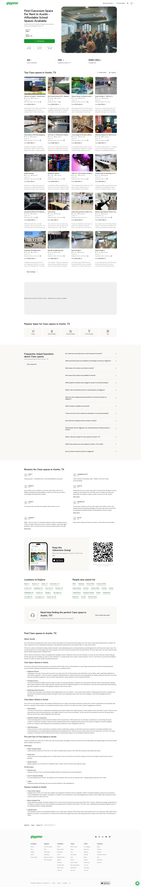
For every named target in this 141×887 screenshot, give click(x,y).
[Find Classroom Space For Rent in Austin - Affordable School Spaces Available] (70, 298)
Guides (32, 852)
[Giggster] (12, 3)
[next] (43, 85)
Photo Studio (73, 847)
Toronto (86, 865)
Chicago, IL (48, 592)
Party (58, 847)
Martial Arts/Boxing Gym (55, 250)
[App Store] (58, 560)
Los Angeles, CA (40, 597)
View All (59, 870)
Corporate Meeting (88, 592)
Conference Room (101, 854)
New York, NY (49, 588)
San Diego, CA (57, 592)
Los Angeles (87, 847)
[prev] (26, 85)
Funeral (98, 592)
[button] (137, 883)
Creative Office (95, 588)
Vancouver (86, 862)
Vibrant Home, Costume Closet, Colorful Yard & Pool (82, 96)
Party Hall (99, 860)
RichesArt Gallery (53, 173)
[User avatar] (131, 3)
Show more (76, 497)
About (32, 847)
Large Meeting (76, 588)
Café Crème (51, 212)
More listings (31, 272)
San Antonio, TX (54, 584)
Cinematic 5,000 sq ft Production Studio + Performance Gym (35, 212)
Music (98, 847)
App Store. (106, 565)
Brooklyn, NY (59, 588)
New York (86, 849)
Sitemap (65, 883)
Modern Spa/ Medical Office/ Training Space (106, 212)
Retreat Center (92, 597)
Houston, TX (35, 584)
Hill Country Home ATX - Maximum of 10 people (59, 96)
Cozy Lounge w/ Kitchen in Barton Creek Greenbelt (82, 135)
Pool (71, 852)
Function (83, 597)
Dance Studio (74, 862)
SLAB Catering (28, 173)
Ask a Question (32, 364)
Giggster (26, 825)
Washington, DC (38, 588)
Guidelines (46, 854)
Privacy (59, 883)
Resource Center (48, 857)
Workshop (81, 584)
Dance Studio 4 (100, 250)
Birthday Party (61, 857)
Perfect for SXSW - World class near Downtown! (35, 96)
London (86, 860)
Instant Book (102, 72)
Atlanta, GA (39, 592)
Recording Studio (74, 865)
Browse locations (108, 3)
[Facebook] (96, 837)
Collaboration (106, 592)
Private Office (90, 584)
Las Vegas (86, 868)
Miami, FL (27, 584)
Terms (53, 883)
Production (60, 852)
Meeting (104, 588)
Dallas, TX (44, 584)
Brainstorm (75, 597)
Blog (32, 849)
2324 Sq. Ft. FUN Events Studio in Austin (59, 135)
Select (32, 854)
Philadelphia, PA (29, 592)
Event (58, 854)
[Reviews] (109, 837)
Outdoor (99, 849)
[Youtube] (106, 837)
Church (72, 860)
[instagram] (99, 837)
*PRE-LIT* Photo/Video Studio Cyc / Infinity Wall (82, 173)
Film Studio (73, 854)
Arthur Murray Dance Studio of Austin (82, 212)
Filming (59, 860)
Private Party (60, 865)
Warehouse (73, 868)
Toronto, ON (27, 588)
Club (71, 857)
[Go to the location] (35, 85)
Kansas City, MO (51, 597)
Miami (85, 857)
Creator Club (34, 857)
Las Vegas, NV (28, 597)
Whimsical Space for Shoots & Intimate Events (106, 135)
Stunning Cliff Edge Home (32, 250)
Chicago (86, 854)
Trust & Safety (48, 860)
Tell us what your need (102, 615)
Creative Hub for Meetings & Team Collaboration (106, 173)
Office (74, 584)
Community (47, 852)
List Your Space (120, 3)
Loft (98, 857)
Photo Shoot (60, 849)
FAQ (45, 849)
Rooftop (99, 852)
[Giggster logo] (36, 836)
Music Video (60, 868)
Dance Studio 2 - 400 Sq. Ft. (104, 96)
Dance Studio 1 (76, 250)
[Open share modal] (40, 79)
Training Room (76, 592)
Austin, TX (39, 825)
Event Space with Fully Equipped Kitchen (35, 135)
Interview (86, 588)
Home (72, 849)
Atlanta (86, 852)
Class (32, 825)
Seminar (111, 588)
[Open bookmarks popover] (43, 79)
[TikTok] (102, 837)
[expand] (116, 354)
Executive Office (101, 584)
